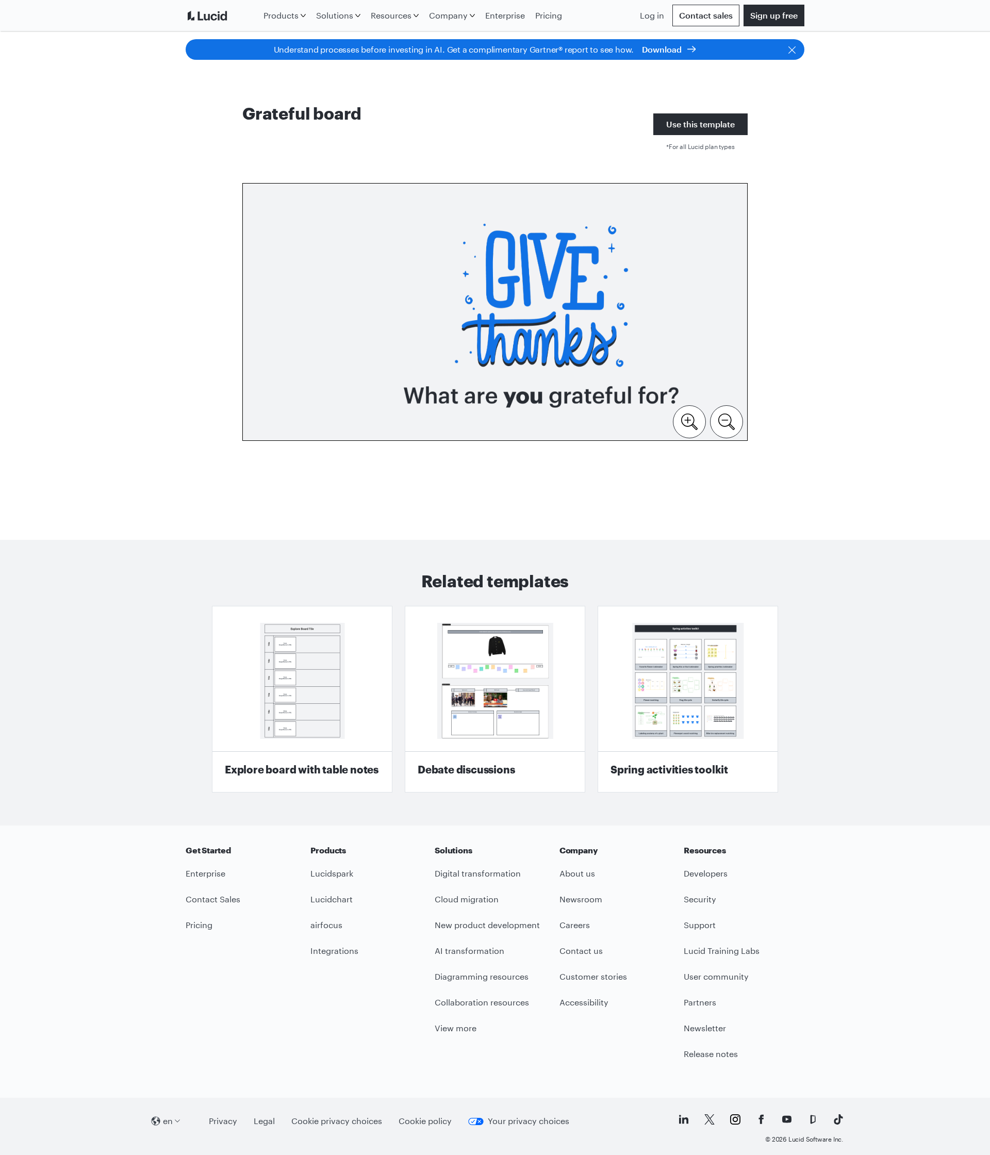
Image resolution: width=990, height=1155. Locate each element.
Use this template (700, 124)
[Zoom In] (689, 420)
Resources (391, 15)
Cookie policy (425, 1121)
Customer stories (593, 976)
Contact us (581, 950)
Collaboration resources (482, 1002)
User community (716, 976)
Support (700, 925)
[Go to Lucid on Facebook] (761, 1119)
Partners (700, 1002)
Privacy (223, 1121)
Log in (652, 15)
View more (455, 1028)
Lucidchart (331, 899)
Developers (706, 873)
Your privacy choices (528, 1121)
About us (577, 873)
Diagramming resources (482, 976)
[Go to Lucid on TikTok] (838, 1119)
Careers (574, 925)
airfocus (326, 925)
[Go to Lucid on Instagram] (735, 1119)
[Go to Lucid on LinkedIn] (684, 1119)
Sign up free (774, 15)
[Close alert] (792, 49)
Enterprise (505, 15)
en (168, 1121)
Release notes (711, 1054)
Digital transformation (478, 873)
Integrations (334, 950)
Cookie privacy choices (336, 1121)
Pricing (548, 15)
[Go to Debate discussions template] (495, 699)
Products (281, 15)
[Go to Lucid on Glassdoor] (812, 1119)
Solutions (334, 15)
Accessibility (583, 1002)
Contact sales (706, 15)
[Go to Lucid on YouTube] (787, 1119)
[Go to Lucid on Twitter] (709, 1119)
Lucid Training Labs (722, 950)
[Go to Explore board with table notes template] (302, 699)
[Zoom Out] (726, 420)
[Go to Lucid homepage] (222, 15)
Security (700, 899)
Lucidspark (331, 873)
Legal (264, 1121)
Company (448, 15)
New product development (487, 925)
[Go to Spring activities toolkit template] (688, 699)
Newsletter (705, 1028)
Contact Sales (213, 899)
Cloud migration (467, 899)
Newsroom (580, 899)
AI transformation (469, 950)
